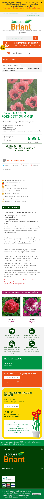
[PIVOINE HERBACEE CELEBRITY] (32, 306)
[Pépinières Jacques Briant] (22, 24)
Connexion (34, 13)
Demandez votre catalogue (33, 15)
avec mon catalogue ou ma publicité (26, 44)
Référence (31, 143)
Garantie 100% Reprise (12, 348)
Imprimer (8, 169)
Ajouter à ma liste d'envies (16, 160)
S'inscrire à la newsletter (12, 377)
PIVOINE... (11, 319)
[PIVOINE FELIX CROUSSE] (11, 306)
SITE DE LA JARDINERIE (22, 413)
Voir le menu (10, 60)
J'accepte (36, 494)
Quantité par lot (9, 137)
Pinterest (35, 165)
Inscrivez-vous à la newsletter (11, 13)
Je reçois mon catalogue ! (10, 364)
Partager (15, 165)
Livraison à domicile (32, 336)
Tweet (6, 165)
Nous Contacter (32, 348)
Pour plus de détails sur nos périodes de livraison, (22, 9)
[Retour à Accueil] (4, 65)
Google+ (25, 165)
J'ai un (3, 47)
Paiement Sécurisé (12, 336)
